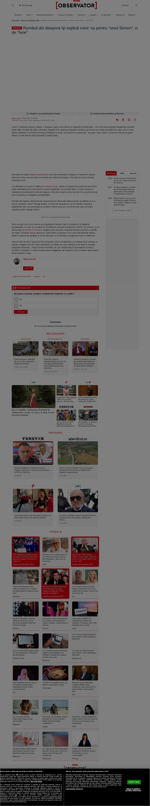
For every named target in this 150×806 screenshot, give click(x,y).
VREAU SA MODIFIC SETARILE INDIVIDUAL (133, 789)
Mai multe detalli (36, 781)
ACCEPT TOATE (134, 782)
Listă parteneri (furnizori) (74, 789)
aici (16, 795)
